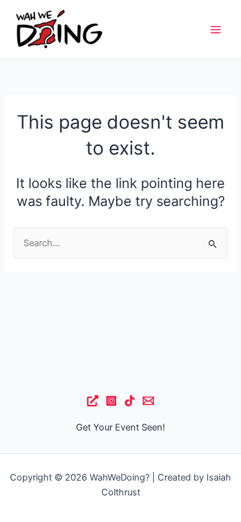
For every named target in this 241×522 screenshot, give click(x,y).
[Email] (148, 400)
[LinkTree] (92, 400)
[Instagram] (111, 400)
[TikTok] (129, 400)
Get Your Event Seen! (120, 427)
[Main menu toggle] (216, 30)
